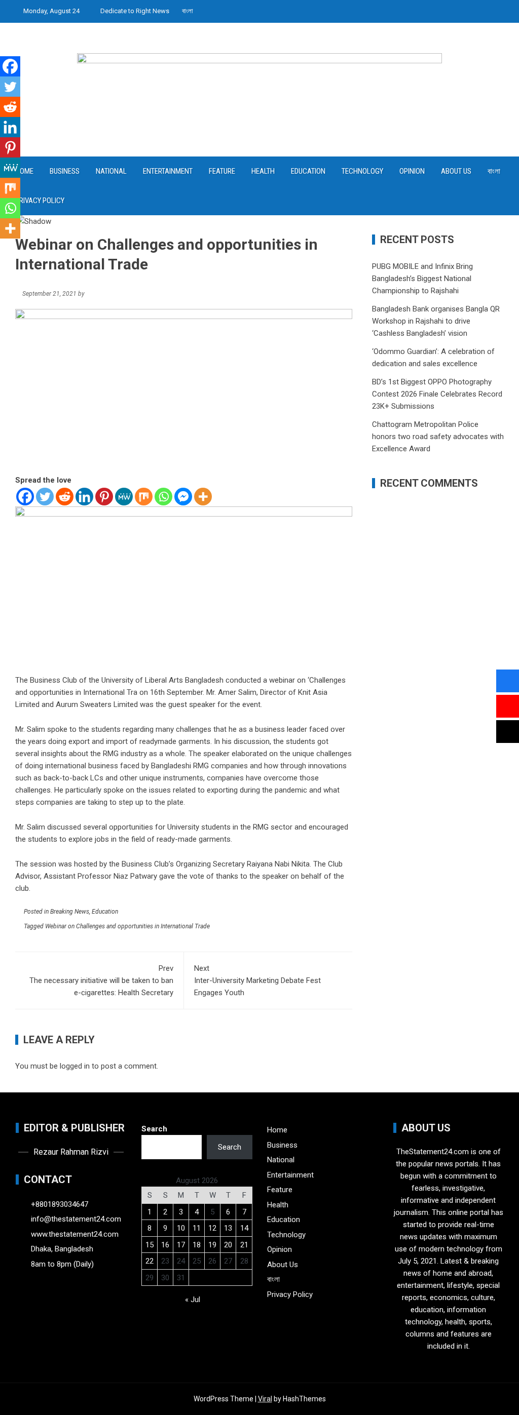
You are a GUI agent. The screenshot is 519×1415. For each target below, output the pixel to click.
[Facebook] (25, 496)
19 (212, 1244)
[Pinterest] (104, 496)
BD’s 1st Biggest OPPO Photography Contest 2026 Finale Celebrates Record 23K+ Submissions (437, 394)
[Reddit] (64, 496)
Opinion (412, 171)
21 (244, 1244)
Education (308, 171)
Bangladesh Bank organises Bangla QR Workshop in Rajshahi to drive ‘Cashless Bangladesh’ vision (436, 321)
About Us (456, 171)
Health (263, 171)
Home (277, 1129)
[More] (203, 496)
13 (228, 1228)
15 (149, 1244)
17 (181, 1244)
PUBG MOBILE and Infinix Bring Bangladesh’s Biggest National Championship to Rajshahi (422, 278)
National (111, 171)
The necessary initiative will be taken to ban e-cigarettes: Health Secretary (101, 980)
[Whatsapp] (163, 496)
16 (165, 1244)
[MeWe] (124, 496)
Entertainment (168, 171)
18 (197, 1244)
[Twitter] (45, 496)
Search (154, 1128)
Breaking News (69, 911)
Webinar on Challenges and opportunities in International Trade (127, 926)
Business (65, 171)
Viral (265, 1399)
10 (181, 1228)
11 (197, 1228)
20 (228, 1244)
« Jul (192, 1299)
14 (244, 1228)
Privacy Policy (39, 200)
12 (212, 1228)
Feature (222, 171)
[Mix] (144, 496)
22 (149, 1261)
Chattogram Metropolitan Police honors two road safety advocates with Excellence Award (438, 436)
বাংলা (187, 11)
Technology (362, 171)
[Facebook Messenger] (183, 496)
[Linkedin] (84, 496)
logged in (75, 1066)
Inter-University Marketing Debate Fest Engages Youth (257, 980)
